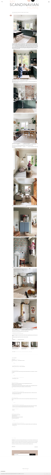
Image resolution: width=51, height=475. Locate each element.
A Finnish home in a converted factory (16, 332)
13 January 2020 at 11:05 (21, 365)
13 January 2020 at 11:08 (21, 404)
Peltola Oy (31, 143)
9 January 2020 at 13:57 (16, 370)
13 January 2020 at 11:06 (21, 391)
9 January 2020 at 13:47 (17, 359)
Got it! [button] (47, 473)
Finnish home (30, 351)
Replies (14, 363)
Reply (12, 361)
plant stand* (26, 146)
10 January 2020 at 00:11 (15, 397)
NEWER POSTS (13, 446)
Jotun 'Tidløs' (21, 143)
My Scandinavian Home (15, 365)
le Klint (29, 80)
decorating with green (25, 351)
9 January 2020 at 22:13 (16, 382)
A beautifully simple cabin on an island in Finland (17, 333)
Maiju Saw (18, 329)
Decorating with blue (19, 351)
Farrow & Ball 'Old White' (23, 205)
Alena (12, 382)
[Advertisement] (25, 463)
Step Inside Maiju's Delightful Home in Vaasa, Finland (20, 12)
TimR (12, 397)
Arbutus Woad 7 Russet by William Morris (25, 267)
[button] (11, 15)
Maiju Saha (16, 339)
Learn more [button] (22, 473)
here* (22, 146)
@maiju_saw (13, 329)
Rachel (13, 370)
